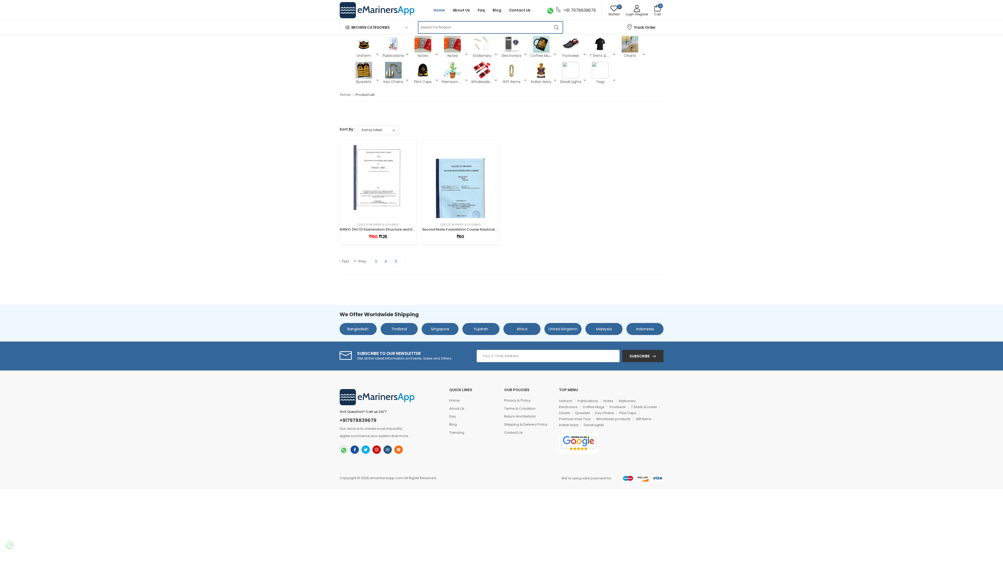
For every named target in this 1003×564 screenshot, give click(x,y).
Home (439, 10)
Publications (588, 401)
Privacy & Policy (517, 400)
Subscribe (639, 356)
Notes (608, 401)
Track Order (645, 27)
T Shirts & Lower (644, 407)
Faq (481, 10)
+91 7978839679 (579, 10)
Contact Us (520, 10)
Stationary (627, 401)
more (403, 435)
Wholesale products (613, 419)
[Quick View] (383, 212)
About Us (461, 10)
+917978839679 (358, 420)
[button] (376, 27)
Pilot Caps (627, 413)
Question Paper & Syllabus (378, 224)
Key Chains (604, 413)
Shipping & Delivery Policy (525, 424)
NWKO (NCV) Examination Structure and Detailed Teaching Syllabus (398, 229)
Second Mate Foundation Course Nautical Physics (465, 229)
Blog (497, 10)
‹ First (344, 261)
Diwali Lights (594, 425)
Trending (456, 432)
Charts (564, 413)
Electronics (568, 407)
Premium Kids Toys (575, 419)
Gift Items (643, 419)
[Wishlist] (373, 212)
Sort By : (347, 129)
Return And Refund (519, 416)
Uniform (565, 401)
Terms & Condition (519, 408)
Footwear (618, 407)
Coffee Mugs (593, 407)
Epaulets (582, 413)
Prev (362, 261)
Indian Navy (569, 425)
